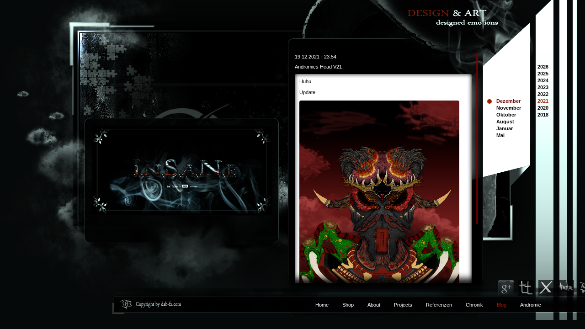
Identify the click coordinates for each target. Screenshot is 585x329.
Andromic (530, 305)
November (508, 108)
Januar (504, 128)
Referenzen (432, 305)
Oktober (506, 114)
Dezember (508, 101)
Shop (348, 305)
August (505, 121)
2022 (542, 94)
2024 (542, 81)
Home (322, 305)
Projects (403, 305)
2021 (542, 101)
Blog (501, 305)
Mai (500, 135)
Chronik (474, 305)
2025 (542, 74)
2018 (542, 115)
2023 (542, 88)
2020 (542, 108)
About (373, 305)
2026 (542, 67)
